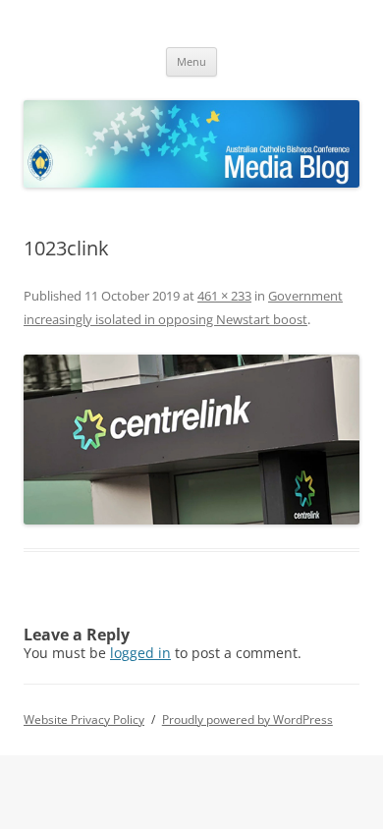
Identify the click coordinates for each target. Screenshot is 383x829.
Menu (191, 61)
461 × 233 (224, 295)
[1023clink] (191, 440)
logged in (140, 652)
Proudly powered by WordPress (247, 719)
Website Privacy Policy (84, 719)
